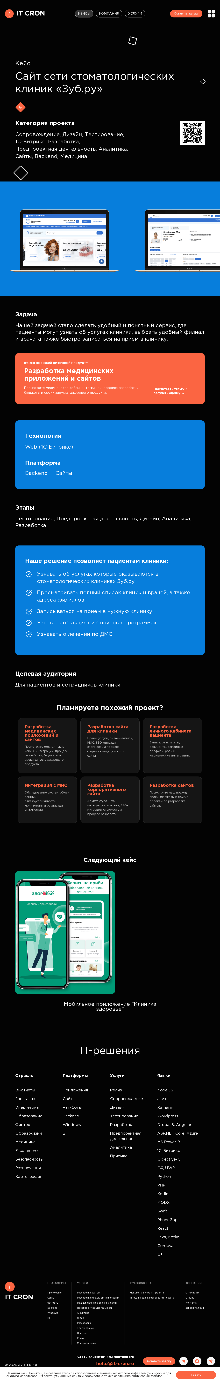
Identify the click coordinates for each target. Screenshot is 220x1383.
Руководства (140, 1283)
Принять (196, 1375)
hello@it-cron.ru (115, 1363)
